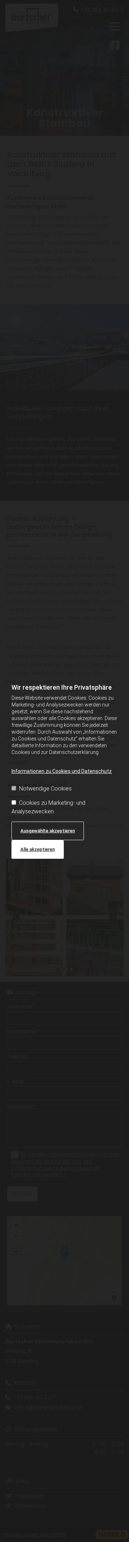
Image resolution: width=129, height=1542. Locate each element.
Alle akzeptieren (37, 849)
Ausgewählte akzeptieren (47, 830)
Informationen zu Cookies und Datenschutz (61, 771)
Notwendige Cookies (45, 788)
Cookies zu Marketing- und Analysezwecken (48, 807)
